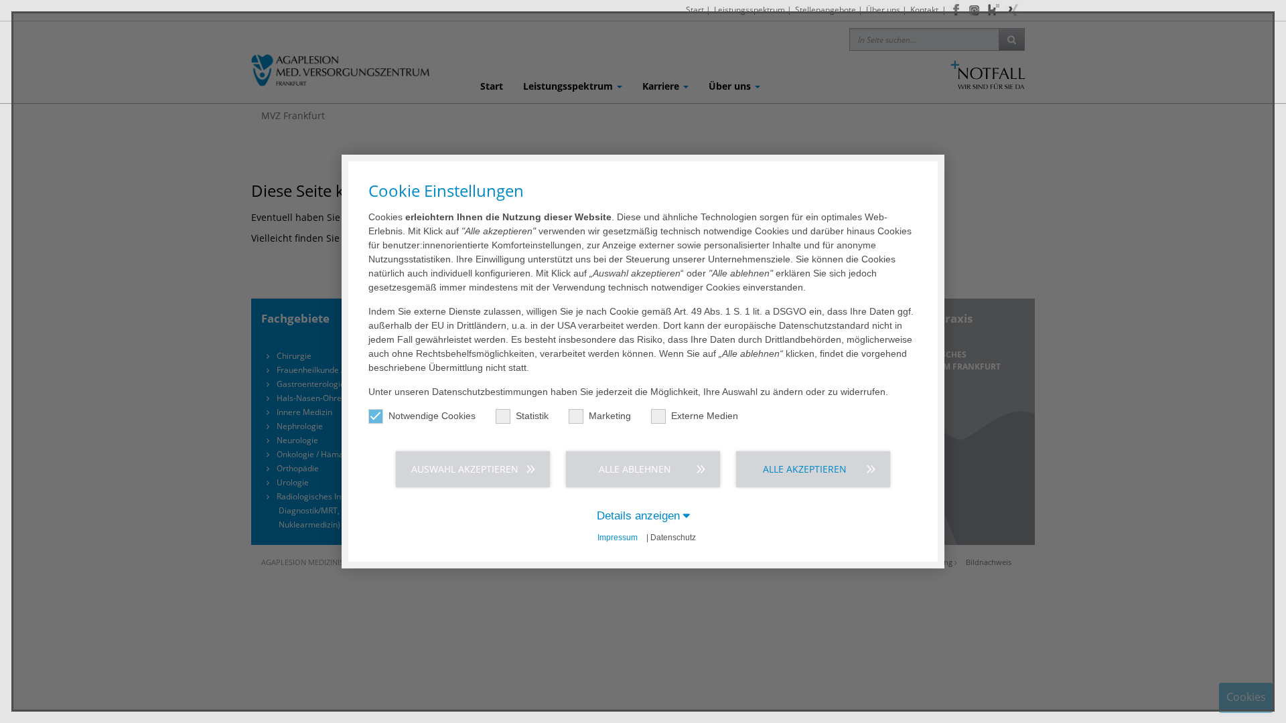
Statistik (532, 415)
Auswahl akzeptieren (464, 469)
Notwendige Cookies (432, 415)
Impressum (617, 537)
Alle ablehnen (635, 469)
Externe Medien (704, 415)
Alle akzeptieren (805, 469)
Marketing (610, 415)
